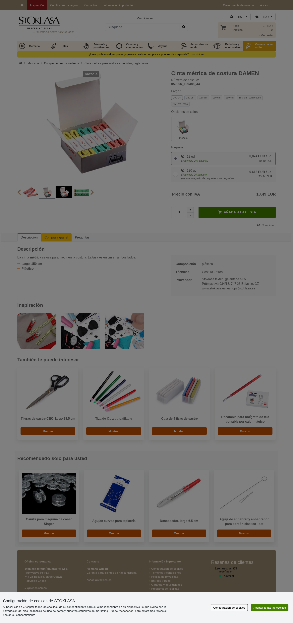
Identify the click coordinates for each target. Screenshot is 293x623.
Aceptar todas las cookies (270, 607)
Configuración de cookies (229, 607)
